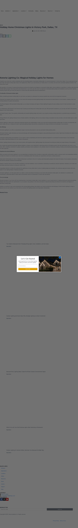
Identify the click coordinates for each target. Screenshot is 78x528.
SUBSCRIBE (27, 269)
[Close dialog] (60, 257)
